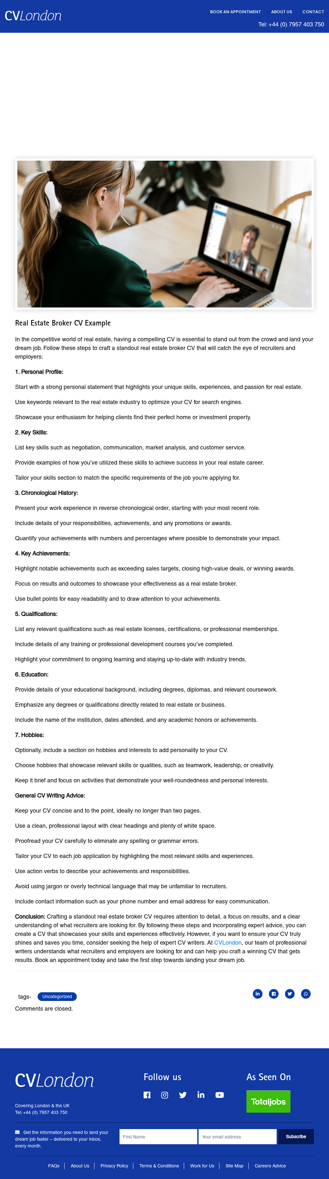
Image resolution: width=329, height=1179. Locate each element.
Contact (313, 12)
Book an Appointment (235, 12)
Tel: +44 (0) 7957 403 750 (291, 24)
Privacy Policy (114, 1165)
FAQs (53, 1165)
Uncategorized (57, 996)
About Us (281, 12)
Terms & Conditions (159, 1165)
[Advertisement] (164, 81)
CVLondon (228, 942)
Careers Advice (270, 1165)
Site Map (235, 1165)
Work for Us (202, 1165)
